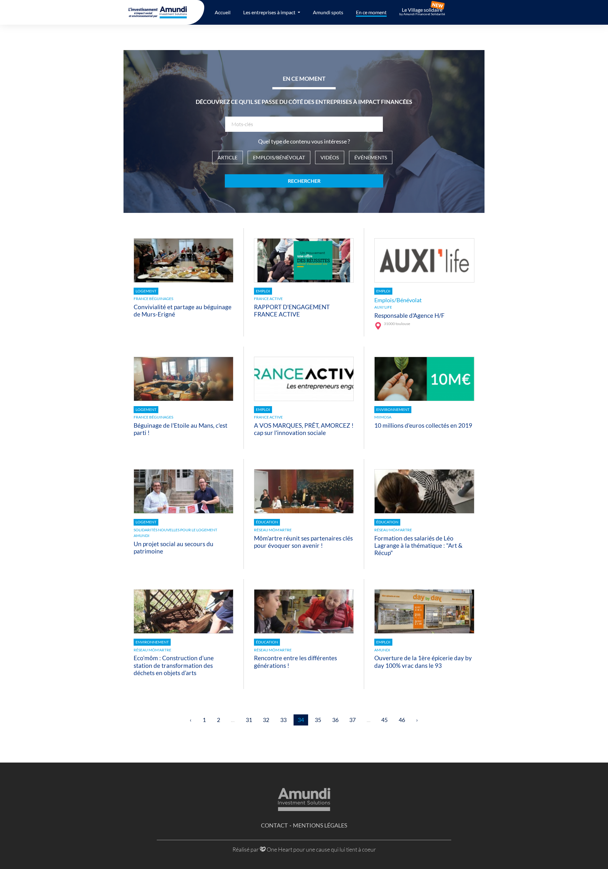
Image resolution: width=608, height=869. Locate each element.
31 (249, 719)
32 (266, 719)
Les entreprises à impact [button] (269, 12)
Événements (370, 157)
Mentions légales (320, 825)
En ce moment (371, 12)
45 (384, 719)
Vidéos (329, 157)
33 (283, 719)
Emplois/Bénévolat (279, 157)
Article (228, 157)
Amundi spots (328, 12)
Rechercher (304, 181)
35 (318, 719)
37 (352, 719)
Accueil (223, 12)
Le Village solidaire (422, 11)
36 (335, 719)
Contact (274, 825)
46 (402, 719)
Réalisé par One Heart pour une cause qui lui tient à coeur (304, 849)
